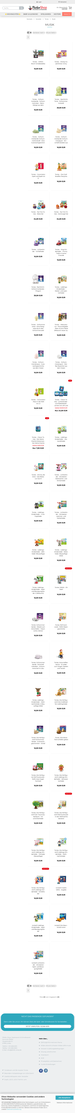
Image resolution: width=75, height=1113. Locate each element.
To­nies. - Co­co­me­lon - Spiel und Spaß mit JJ (38, 176)
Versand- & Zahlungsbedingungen (52, 1049)
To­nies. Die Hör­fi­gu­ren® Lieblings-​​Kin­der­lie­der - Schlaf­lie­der (38, 891)
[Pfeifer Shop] (37, 8)
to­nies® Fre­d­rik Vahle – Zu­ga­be (61, 889)
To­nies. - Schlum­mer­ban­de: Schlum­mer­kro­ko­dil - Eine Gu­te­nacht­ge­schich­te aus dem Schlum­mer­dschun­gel (38, 140)
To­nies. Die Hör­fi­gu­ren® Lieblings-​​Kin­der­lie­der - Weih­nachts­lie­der (61, 853)
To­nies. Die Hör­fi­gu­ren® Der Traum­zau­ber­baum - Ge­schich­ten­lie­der (38, 815)
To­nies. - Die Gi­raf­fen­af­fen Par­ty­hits (61, 175)
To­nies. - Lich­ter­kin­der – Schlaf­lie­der (38, 250)
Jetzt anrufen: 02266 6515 (37, 1026)
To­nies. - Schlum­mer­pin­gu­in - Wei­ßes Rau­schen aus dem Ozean (61, 365)
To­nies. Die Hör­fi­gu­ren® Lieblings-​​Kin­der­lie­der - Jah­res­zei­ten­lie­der (61, 778)
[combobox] (38, 32)
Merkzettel (63, 2)
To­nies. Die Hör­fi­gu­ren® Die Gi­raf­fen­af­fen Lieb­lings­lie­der (61, 702)
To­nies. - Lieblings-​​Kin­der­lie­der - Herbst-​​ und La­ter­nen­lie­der (61, 290)
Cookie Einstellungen (48, 1064)
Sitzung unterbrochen (48, 1052)
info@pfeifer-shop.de (14, 1050)
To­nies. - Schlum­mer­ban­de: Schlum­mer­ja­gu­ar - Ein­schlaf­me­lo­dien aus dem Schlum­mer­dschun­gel (61, 140)
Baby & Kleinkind (30, 14)
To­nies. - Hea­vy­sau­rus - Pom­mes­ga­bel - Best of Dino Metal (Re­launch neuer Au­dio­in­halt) (61, 328)
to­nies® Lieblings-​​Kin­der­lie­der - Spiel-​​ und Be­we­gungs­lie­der (38, 928)
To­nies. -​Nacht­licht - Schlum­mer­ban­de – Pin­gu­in (38, 289)
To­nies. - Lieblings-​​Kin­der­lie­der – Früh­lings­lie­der (38, 514)
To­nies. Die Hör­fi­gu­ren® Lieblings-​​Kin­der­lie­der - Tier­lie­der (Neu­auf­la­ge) (38, 853)
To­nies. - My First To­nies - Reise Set (38, 213)
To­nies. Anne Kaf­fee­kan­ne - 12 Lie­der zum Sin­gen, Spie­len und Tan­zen (61, 665)
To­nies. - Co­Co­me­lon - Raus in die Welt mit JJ (38, 401)
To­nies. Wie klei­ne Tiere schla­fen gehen (61, 738)
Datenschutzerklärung (14, 1109)
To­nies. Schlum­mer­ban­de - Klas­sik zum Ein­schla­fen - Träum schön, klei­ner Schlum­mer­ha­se (38, 628)
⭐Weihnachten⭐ (13, 14)
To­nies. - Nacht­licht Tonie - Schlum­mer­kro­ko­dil (61, 101)
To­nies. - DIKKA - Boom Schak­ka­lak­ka (38, 63)
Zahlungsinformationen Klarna (51, 1042)
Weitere (57, 14)
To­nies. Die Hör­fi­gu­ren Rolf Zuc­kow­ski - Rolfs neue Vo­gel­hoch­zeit (38, 778)
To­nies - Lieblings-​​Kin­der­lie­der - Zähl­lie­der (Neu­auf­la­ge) (38, 552)
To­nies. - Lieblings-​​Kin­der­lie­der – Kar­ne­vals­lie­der (61, 439)
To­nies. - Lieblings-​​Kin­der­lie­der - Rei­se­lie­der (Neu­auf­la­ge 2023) (61, 553)
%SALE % (67, 14)
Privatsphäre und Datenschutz (51, 1061)
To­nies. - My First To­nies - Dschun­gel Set (61, 213)
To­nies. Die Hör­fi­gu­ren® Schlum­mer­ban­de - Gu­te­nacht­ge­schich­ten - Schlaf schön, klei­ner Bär (38, 741)
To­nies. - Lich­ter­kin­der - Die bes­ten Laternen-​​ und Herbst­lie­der (61, 515)
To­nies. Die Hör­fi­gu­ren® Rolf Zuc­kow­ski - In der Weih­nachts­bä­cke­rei (61, 815)
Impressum (45, 1055)
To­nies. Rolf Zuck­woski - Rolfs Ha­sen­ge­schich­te (61, 627)
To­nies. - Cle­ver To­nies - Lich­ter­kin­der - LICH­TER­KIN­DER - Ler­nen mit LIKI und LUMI (61, 403)
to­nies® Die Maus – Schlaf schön (61, 926)
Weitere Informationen (64, 1103)
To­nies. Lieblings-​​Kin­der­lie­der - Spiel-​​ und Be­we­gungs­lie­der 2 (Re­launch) (38, 590)
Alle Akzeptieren (64, 1098)
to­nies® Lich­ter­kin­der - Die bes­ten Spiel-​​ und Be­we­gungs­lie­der (38, 966)
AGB (42, 1058)
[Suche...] (21, 8)
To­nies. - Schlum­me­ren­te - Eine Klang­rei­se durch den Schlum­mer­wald (38, 327)
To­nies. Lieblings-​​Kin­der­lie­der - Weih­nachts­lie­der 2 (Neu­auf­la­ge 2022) (38, 703)
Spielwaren (46, 14)
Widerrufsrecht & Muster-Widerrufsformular (56, 1045)
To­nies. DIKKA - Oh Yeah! (61, 588)
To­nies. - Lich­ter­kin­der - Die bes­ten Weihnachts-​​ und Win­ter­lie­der (61, 478)
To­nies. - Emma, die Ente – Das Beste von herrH (38, 477)
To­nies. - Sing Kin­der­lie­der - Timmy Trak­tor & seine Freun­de (61, 252)
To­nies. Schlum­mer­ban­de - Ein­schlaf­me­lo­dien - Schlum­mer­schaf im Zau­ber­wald (38, 665)
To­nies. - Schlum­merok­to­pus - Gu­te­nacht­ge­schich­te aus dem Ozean (38, 365)
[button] (28, 32)
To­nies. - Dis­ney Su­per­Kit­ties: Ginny (61, 63)
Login (40, 2)
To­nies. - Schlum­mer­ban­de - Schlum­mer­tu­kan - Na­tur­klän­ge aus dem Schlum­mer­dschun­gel (38, 102)
